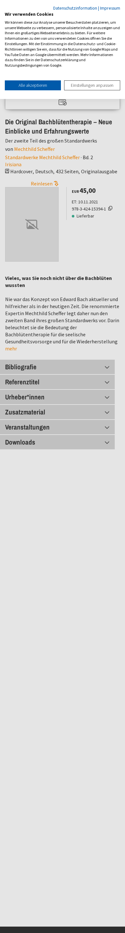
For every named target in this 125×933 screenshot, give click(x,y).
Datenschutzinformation (75, 8)
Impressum (110, 8)
